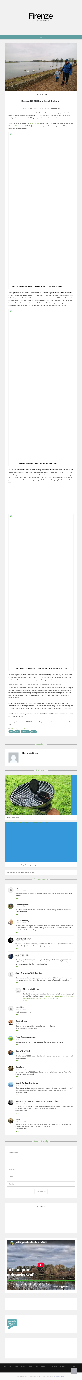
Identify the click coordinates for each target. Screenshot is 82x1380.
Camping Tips (33, 1366)
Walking (44, 1366)
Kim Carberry (21, 1021)
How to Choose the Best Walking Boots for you (20, 872)
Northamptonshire (58, 1366)
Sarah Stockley (22, 921)
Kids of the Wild (23, 1051)
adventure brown (23, 939)
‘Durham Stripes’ (13, 126)
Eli (17, 889)
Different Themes (59, 1376)
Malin (18, 1119)
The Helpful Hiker (53, 108)
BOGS (11, 731)
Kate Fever (20, 1067)
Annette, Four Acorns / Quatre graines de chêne (37, 1101)
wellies (33, 731)
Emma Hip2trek (22, 905)
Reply (18, 898)
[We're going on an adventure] (41, 729)
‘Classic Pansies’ (34, 123)
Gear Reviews (41, 95)
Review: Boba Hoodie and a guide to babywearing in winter (23, 865)
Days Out (72, 1366)
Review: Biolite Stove (12, 817)
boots (17, 731)
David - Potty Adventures (27, 1083)
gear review (25, 731)
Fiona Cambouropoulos (26, 1037)
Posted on (33, 108)
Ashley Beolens (22, 955)
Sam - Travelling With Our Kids (29, 973)
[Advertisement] (41, 500)
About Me (7, 1366)
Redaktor (20, 1007)
